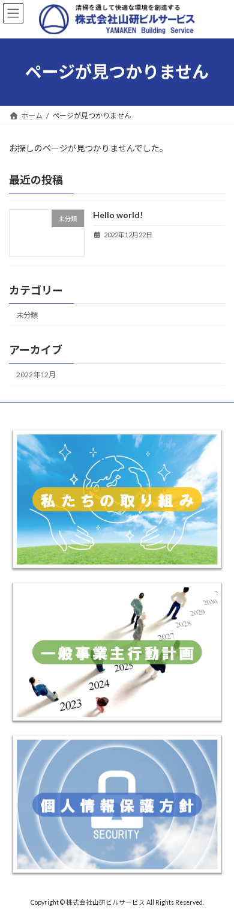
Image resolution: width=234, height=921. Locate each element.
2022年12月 (36, 374)
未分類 (27, 315)
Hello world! (118, 215)
